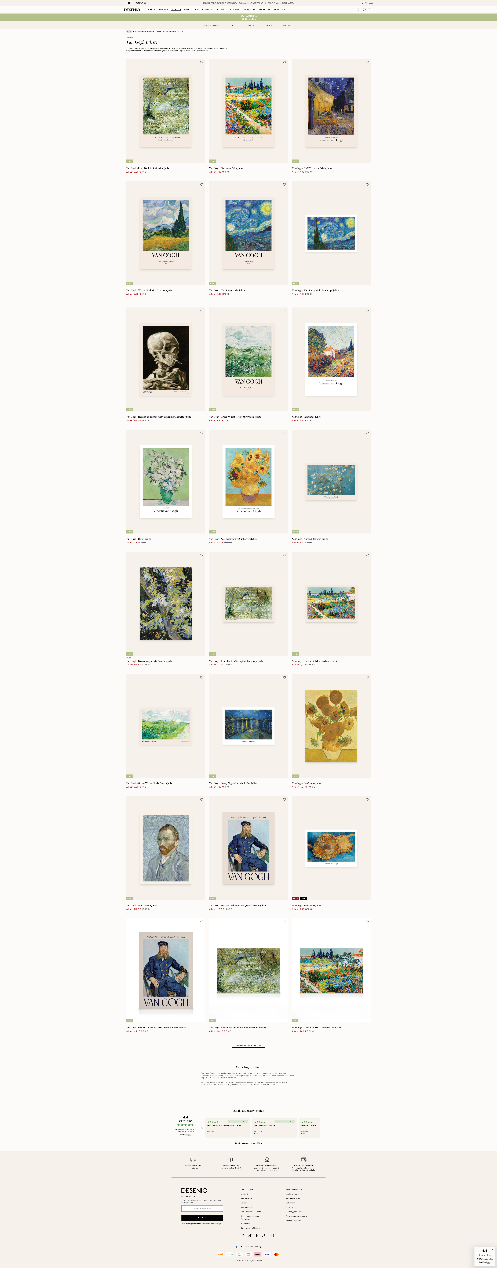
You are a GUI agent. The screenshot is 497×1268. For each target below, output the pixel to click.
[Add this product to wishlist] (201, 62)
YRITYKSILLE (280, 10)
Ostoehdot (290, 1203)
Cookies (289, 1207)
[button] (484, 1256)
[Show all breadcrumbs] (129, 31)
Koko (268, 25)
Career (244, 1203)
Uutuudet (163, 10)
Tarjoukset (235, 10)
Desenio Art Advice (294, 1189)
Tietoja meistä (247, 1189)
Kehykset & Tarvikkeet (213, 10)
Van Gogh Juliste (176, 31)
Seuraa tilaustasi (293, 1198)
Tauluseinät (250, 10)
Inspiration (265, 10)
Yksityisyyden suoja (294, 1212)
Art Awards (245, 1223)
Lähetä (202, 1218)
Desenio (256, 1261)
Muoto (251, 25)
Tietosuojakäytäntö (192, 1224)
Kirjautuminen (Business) (251, 1228)
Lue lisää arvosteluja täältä (248, 1143)
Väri (234, 25)
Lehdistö (244, 1194)
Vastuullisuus (246, 1207)
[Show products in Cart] (370, 10)
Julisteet (176, 10)
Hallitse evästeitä (293, 1221)
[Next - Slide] (323, 1128)
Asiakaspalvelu (292, 1194)
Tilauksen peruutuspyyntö (297, 1216)
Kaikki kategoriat (212, 25)
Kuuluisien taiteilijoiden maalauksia (150, 31)
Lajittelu (287, 25)
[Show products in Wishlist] (364, 10)
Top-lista (150, 10)
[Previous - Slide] (202, 1128)
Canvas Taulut (191, 10)
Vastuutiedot (246, 1198)
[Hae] (358, 9)
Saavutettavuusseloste (251, 1212)
